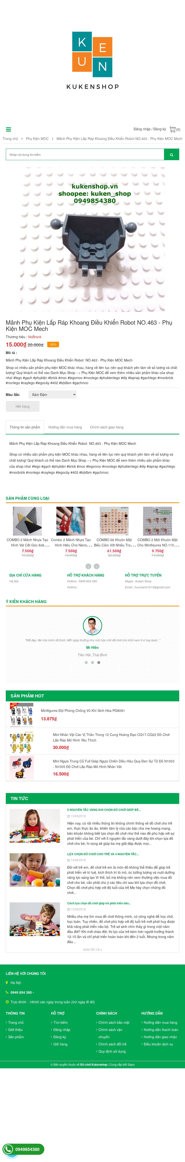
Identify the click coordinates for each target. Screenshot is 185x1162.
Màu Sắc (13, 394)
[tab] (25, 427)
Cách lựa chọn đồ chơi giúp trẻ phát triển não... (99, 903)
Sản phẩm (16, 1036)
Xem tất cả (91, 949)
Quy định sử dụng (112, 1051)
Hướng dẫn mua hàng (160, 1022)
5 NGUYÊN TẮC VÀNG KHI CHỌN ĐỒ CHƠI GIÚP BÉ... (104, 809)
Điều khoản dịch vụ (158, 1044)
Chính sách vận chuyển (110, 1033)
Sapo (131, 1064)
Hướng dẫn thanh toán (161, 1029)
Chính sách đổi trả (112, 1044)
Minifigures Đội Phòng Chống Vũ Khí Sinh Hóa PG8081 (83, 710)
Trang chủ (16, 1022)
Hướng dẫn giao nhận (160, 1036)
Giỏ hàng (60, 1044)
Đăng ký (159, 128)
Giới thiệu (15, 1029)
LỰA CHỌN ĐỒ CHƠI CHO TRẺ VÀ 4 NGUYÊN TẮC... (103, 854)
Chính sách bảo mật (114, 1022)
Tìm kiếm (60, 1022)
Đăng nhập (142, 128)
